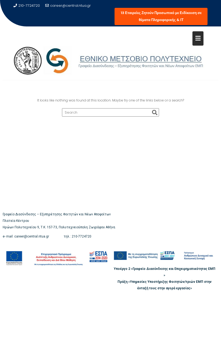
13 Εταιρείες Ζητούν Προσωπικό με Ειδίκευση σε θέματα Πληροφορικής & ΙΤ (161, 16)
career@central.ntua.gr (70, 5)
